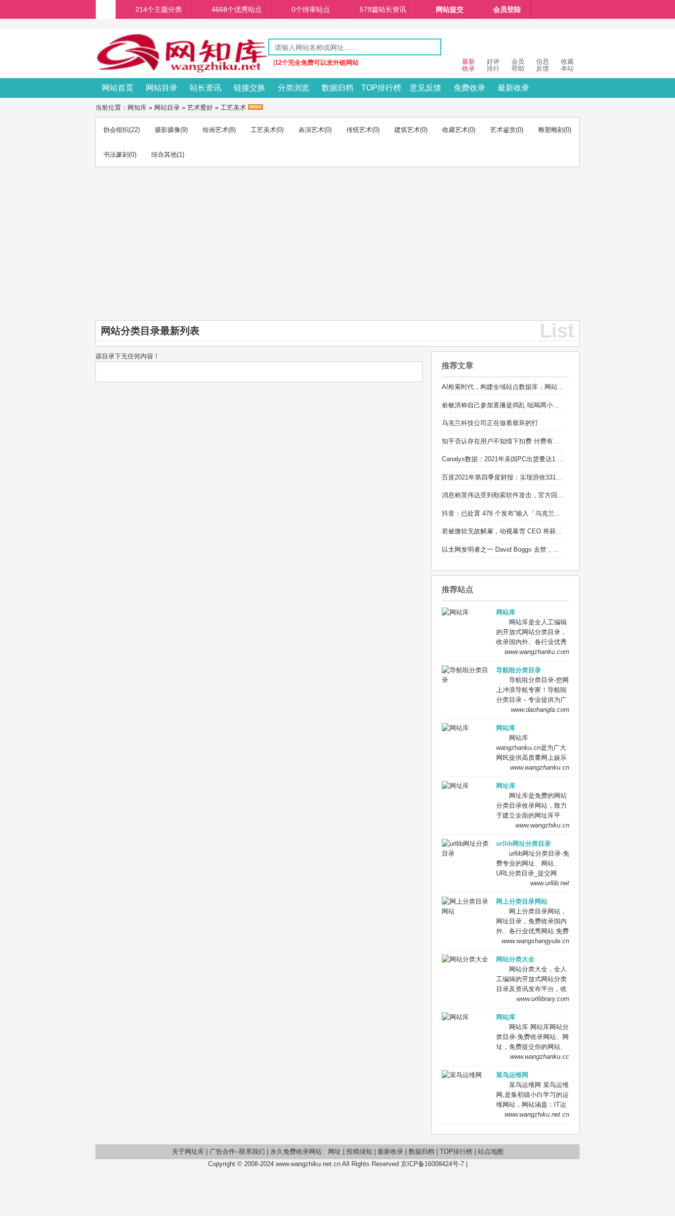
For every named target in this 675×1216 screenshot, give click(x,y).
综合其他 (164, 154)
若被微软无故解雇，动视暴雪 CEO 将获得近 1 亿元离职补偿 (528, 531)
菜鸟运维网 (512, 1075)
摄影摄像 (167, 129)
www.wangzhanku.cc (539, 1056)
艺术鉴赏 (503, 129)
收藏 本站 (567, 65)
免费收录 (469, 88)
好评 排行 (493, 65)
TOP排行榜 (381, 88)
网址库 (505, 785)
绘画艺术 (215, 129)
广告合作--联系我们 (237, 1151)
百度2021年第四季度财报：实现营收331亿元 (505, 477)
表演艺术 (311, 129)
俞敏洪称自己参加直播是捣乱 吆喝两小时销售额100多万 (522, 405)
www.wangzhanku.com (537, 651)
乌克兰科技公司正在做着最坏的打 (490, 423)
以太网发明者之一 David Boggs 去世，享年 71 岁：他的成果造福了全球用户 (551, 549)
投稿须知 (359, 1151)
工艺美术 (233, 107)
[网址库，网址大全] (181, 71)
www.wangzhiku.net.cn (537, 1114)
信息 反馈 (542, 65)
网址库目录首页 (105, 9)
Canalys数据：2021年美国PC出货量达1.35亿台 (509, 459)
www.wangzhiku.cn (542, 825)
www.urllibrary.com (542, 998)
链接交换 (249, 88)
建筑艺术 (407, 129)
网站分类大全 (515, 959)
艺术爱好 (200, 107)
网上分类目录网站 (522, 901)
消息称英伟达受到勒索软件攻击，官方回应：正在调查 (519, 495)
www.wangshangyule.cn (535, 941)
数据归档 (337, 88)
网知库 (137, 107)
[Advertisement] (337, 246)
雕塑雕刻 (551, 129)
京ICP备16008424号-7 (432, 1164)
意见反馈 (425, 88)
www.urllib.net (549, 883)
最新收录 (513, 88)
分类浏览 (293, 88)
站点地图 (491, 1151)
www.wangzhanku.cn (539, 767)
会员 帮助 (517, 65)
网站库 (505, 612)
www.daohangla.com (540, 709)
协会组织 (116, 129)
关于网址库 (188, 1151)
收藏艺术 (455, 129)
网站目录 (161, 88)
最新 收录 (468, 65)
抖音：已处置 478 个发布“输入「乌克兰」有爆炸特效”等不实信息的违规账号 (550, 513)
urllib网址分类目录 (523, 843)
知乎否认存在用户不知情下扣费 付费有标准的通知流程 (520, 441)
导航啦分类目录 (518, 670)
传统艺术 (359, 129)
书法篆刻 (116, 154)
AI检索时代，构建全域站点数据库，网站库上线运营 (516, 387)
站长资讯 (205, 88)
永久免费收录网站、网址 (305, 1151)
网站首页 (117, 88)
